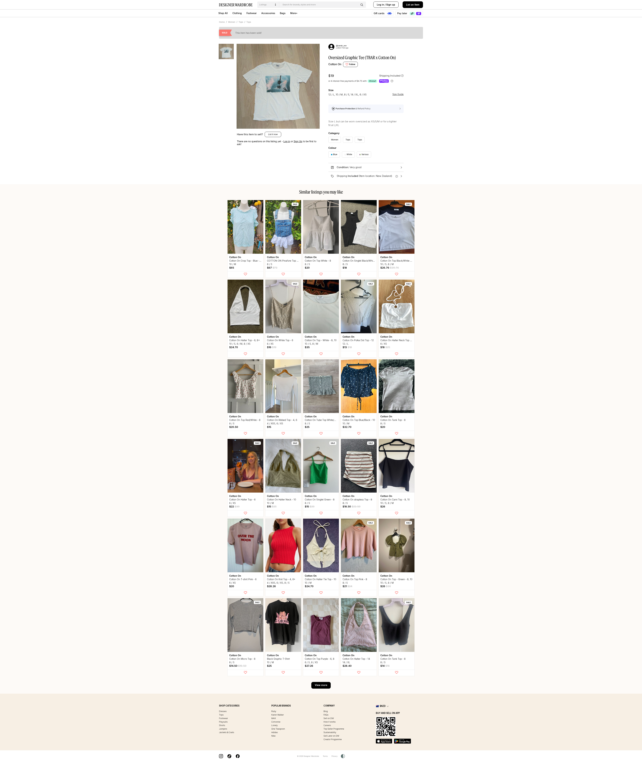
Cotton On (334, 64)
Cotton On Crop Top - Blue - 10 (245, 260)
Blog (326, 711)
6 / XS (270, 343)
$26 (382, 506)
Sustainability (330, 732)
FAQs (326, 715)
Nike (273, 736)
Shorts (222, 725)
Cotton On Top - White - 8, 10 (321, 340)
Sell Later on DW (331, 736)
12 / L (346, 343)
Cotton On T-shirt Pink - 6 (242, 579)
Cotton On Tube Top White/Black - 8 (324, 420)
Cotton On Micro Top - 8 (242, 658)
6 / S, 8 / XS (311, 662)
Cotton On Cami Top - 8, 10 (395, 499)
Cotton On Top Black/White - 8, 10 (398, 260)
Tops (241, 22)
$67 (272, 267)
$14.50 (237, 665)
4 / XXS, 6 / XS (275, 423)
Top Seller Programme (334, 729)
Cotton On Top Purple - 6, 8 (319, 658)
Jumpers (223, 729)
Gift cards (379, 13)
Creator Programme (333, 739)
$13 (347, 347)
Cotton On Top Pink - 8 (355, 579)
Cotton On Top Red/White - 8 (244, 420)
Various (364, 154)
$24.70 (233, 347)
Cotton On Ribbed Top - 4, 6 (282, 420)
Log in (380, 4)
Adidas (274, 732)
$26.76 (389, 267)
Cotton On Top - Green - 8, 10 (396, 579)
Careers (327, 725)
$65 (231, 267)
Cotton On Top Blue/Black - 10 (359, 420)
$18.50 (351, 506)
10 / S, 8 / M (387, 264)
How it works (330, 722)
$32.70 (347, 427)
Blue (335, 154)
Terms (325, 756)
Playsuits (223, 722)
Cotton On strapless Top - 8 (357, 499)
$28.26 (271, 586)
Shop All (223, 13)
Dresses (223, 711)
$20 (307, 267)
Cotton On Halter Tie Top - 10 (320, 579)
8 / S (269, 264)
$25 (307, 427)
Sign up (390, 4)
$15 (269, 427)
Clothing (237, 13)
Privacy (335, 756)
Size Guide (398, 94)
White (349, 154)
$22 (234, 506)
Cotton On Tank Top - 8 (393, 420)
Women (231, 22)
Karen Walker (277, 715)
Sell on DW (329, 718)
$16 (271, 347)
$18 (345, 267)
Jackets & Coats (226, 732)
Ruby (273, 711)
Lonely (274, 725)
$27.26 (309, 665)
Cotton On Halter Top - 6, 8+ (244, 340)
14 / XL (346, 662)
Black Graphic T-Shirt (278, 658)
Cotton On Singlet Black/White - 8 (361, 260)
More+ (293, 13)
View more (321, 685)
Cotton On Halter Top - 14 (356, 658)
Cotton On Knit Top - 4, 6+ (281, 579)
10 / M (232, 264)
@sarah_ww (341, 45)
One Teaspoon (278, 729)
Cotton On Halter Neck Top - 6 (396, 340)
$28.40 (347, 665)
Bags (283, 13)
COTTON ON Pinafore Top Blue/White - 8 (289, 260)
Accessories (268, 13)
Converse (275, 722)
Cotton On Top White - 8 (318, 260)
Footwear (251, 13)
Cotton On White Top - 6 (280, 340)
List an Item (412, 4)
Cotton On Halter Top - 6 (242, 499)
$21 (347, 586)
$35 (307, 347)
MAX (273, 718)
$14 (385, 665)
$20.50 (233, 427)
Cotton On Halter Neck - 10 (281, 499)
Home (222, 22)
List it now (273, 134)
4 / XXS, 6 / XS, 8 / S (278, 582)
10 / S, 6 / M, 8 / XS (239, 343)
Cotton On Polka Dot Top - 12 (358, 340)
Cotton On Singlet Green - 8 (320, 499)
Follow (352, 64)
